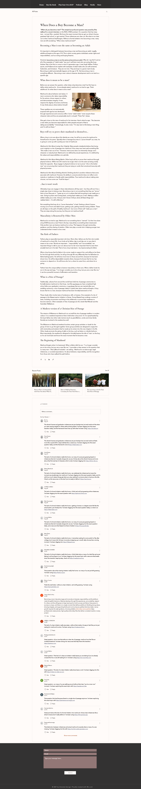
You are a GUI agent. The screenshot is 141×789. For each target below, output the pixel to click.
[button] (107, 11)
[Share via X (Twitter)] (45, 359)
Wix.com (90, 787)
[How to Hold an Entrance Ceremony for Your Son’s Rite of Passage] (70, 380)
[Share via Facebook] (41, 359)
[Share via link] (53, 359)
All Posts (35, 11)
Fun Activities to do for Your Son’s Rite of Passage (95, 390)
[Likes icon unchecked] (45, 432)
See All (107, 370)
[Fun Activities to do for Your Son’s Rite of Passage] (97, 380)
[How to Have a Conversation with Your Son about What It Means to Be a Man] (44, 380)
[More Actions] (100, 421)
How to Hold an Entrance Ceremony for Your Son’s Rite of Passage (70, 390)
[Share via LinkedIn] (49, 359)
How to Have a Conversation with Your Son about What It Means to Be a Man (42, 390)
